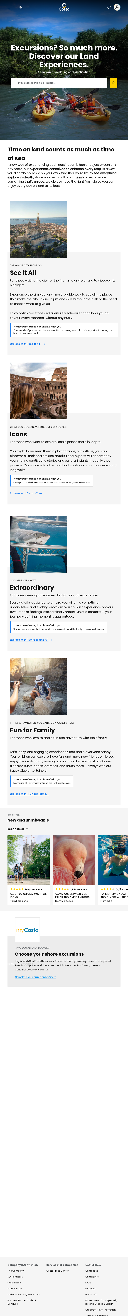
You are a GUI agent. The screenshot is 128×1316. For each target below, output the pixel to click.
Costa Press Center (57, 1270)
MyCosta (90, 1288)
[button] (108, 7)
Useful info (91, 1294)
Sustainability (15, 1276)
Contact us (91, 1270)
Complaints (92, 1276)
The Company (15, 1270)
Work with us (14, 1288)
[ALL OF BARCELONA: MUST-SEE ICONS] (28, 870)
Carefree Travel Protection (100, 1309)
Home (10, 963)
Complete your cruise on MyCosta (35, 977)
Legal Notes (14, 1282)
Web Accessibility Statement (23, 1294)
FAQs (88, 1282)
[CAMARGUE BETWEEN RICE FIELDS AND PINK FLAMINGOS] (74, 870)
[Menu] (9, 7)
